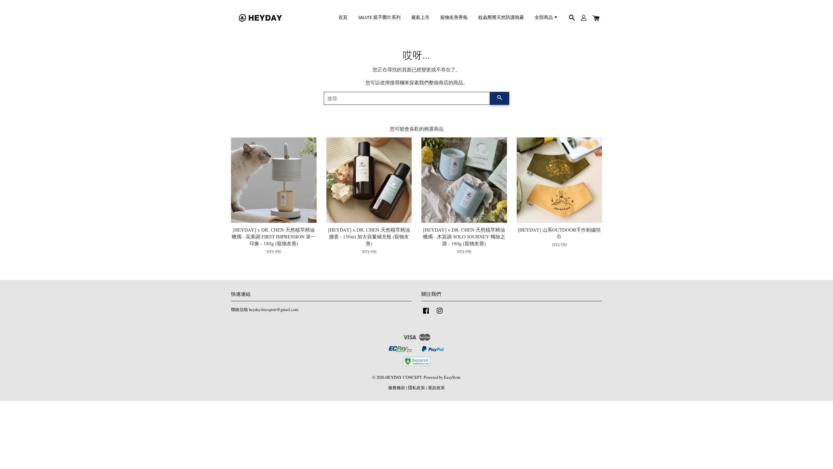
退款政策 (436, 388)
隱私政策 (416, 388)
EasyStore (452, 377)
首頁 (343, 17)
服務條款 (396, 388)
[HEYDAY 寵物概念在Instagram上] (439, 314)
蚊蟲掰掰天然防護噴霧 (501, 17)
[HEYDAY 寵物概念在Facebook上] (425, 314)
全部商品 (544, 17)
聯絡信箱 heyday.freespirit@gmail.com (264, 309)
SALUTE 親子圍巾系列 (379, 17)
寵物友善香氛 (454, 17)
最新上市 (420, 17)
